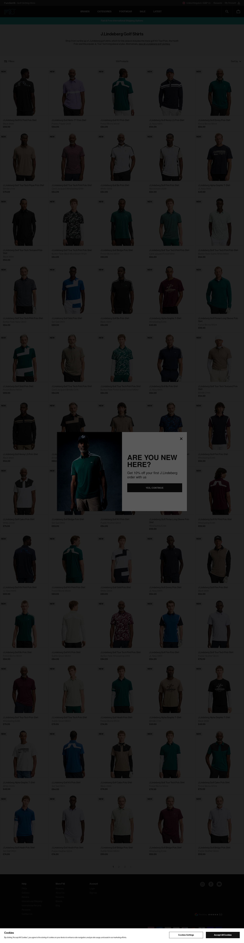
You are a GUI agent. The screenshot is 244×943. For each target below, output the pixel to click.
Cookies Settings (186, 935)
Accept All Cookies (223, 935)
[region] (122, 935)
